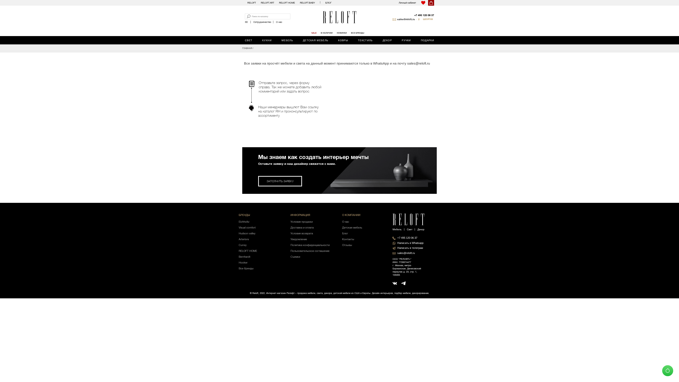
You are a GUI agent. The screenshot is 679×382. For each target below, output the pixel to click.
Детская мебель (315, 40)
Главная (247, 48)
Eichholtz (244, 221)
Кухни (267, 40)
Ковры (343, 40)
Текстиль (365, 40)
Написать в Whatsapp (410, 242)
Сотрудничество (262, 22)
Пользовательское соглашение (310, 250)
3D (246, 22)
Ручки (406, 40)
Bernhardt (244, 256)
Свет (248, 40)
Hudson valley (247, 233)
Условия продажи (302, 221)
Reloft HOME (287, 2)
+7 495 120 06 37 (424, 15)
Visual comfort (247, 227)
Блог (328, 2)
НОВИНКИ (342, 33)
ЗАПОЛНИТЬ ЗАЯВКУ (280, 181)
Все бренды (246, 268)
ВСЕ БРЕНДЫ (357, 33)
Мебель (287, 40)
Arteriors (244, 239)
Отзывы (347, 245)
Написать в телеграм (410, 247)
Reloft (251, 2)
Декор (387, 40)
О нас (279, 22)
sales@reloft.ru (406, 19)
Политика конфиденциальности (310, 245)
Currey (243, 245)
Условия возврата (302, 233)
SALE (314, 33)
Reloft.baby (307, 2)
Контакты (348, 239)
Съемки (295, 256)
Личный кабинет (407, 2)
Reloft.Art (267, 2)
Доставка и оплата (302, 227)
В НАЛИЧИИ (327, 33)
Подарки (427, 40)
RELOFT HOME (248, 250)
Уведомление (299, 239)
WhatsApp (381, 63)
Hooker (243, 262)
